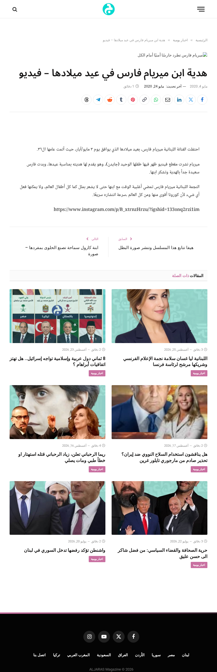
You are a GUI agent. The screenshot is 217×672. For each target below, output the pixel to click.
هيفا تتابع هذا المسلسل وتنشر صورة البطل (156, 247)
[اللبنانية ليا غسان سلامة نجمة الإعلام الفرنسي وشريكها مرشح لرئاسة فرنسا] (159, 316)
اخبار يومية (199, 373)
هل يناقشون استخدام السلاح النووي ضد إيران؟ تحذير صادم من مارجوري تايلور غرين (164, 457)
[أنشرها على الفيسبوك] (202, 100)
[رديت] (110, 100)
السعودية (104, 655)
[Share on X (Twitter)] (191, 100)
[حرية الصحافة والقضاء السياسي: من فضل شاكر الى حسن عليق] (159, 508)
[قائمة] (201, 9)
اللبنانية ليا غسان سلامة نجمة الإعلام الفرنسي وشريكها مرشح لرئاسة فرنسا (165, 361)
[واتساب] (156, 100)
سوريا (156, 655)
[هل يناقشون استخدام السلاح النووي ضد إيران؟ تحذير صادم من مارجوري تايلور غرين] (159, 412)
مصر (171, 655)
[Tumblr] (121, 100)
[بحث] (15, 9)
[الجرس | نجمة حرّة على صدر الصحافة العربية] (108, 9)
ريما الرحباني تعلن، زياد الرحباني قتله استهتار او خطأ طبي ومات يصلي (61, 457)
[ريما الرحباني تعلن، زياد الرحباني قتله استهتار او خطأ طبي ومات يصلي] (57, 412)
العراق (123, 655)
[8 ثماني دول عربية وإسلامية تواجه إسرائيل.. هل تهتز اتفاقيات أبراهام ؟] (57, 316)
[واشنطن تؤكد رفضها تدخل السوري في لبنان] (57, 508)
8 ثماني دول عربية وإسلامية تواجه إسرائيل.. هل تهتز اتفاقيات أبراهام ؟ (57, 361)
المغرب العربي (78, 655)
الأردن (140, 655)
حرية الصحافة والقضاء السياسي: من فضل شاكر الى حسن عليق (162, 553)
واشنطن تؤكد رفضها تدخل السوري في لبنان (64, 550)
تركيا (56, 655)
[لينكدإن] (179, 100)
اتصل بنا (39, 655)
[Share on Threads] (86, 100)
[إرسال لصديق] (167, 100)
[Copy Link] (144, 100)
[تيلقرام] (98, 100)
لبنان (185, 655)
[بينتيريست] (133, 100)
